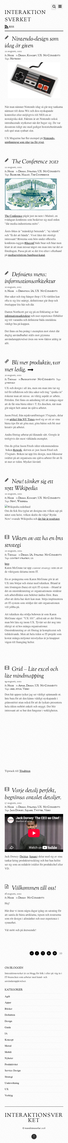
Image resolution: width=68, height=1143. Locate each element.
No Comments (51, 55)
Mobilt (8, 1052)
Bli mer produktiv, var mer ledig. (32, 366)
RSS (11, 27)
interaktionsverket (33, 1128)
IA (32, 291)
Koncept (32, 55)
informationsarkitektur (17, 316)
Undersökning (12, 1083)
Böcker (8, 1008)
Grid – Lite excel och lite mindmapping (31, 672)
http (7, 564)
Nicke (10, 55)
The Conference (40, 175)
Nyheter (9, 1058)
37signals (10, 382)
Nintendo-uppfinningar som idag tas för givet (30, 140)
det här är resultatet (49, 519)
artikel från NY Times (22, 419)
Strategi (31, 171)
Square (29, 810)
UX (40, 55)
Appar (21, 685)
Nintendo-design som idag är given (32, 42)
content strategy (19, 558)
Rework (17, 450)
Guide (8, 1027)
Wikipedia (22, 501)
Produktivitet (28, 379)
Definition (24, 291)
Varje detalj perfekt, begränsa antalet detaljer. (33, 794)
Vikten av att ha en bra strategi (34, 542)
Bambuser (15, 175)
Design (22, 55)
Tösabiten (24, 771)
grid (12, 689)
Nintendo (15, 59)
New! (13, 501)
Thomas (11, 379)
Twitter (38, 810)
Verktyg (9, 1095)
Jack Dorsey (17, 810)
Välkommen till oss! (34, 888)
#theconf (29, 243)
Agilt (7, 996)
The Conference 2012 (35, 162)
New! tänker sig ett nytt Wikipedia (29, 485)
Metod (8, 1045)
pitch (18, 689)
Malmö (26, 175)
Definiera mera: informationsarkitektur (30, 278)
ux (32, 558)
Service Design (13, 1070)
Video (26, 689)
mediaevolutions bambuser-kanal (26, 255)
